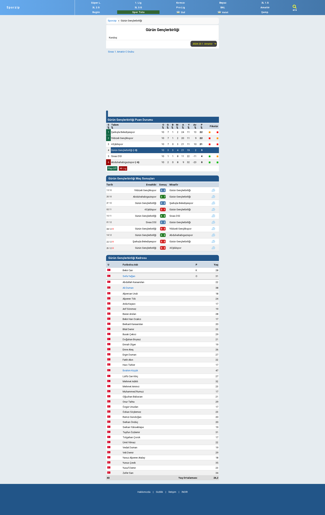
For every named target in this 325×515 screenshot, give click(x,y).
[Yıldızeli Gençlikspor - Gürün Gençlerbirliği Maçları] (213, 190)
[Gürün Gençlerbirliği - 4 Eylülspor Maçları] (213, 248)
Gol (182, 12)
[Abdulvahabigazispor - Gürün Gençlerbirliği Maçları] (213, 196)
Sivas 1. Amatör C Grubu (121, 51)
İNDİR (185, 492)
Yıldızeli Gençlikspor (122, 138)
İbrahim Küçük (130, 370)
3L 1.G (265, 2)
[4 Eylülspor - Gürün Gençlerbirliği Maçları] (213, 209)
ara (295, 9)
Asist (225, 12)
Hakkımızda (143, 492)
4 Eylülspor (117, 144)
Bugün (96, 12)
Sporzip (13, 7)
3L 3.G (138, 7)
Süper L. (96, 2)
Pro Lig (180, 7)
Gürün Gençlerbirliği (124, 150)
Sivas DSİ (116, 156)
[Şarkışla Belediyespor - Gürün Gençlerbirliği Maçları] (213, 241)
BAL (222, 7)
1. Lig (138, 2)
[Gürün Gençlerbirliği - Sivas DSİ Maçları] (213, 216)
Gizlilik (159, 492)
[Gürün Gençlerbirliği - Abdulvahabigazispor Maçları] (213, 235)
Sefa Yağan (129, 276)
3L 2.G (96, 7)
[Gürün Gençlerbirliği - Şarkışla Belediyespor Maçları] (213, 203)
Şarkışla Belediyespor (123, 132)
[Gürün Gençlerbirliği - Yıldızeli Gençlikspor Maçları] (213, 228)
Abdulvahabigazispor (125, 162)
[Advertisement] (162, 81)
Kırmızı (180, 2)
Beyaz (222, 2)
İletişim (172, 492)
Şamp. (265, 12)
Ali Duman (128, 287)
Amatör (265, 7)
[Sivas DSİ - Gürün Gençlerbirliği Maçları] (213, 222)
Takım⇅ (115, 126)
